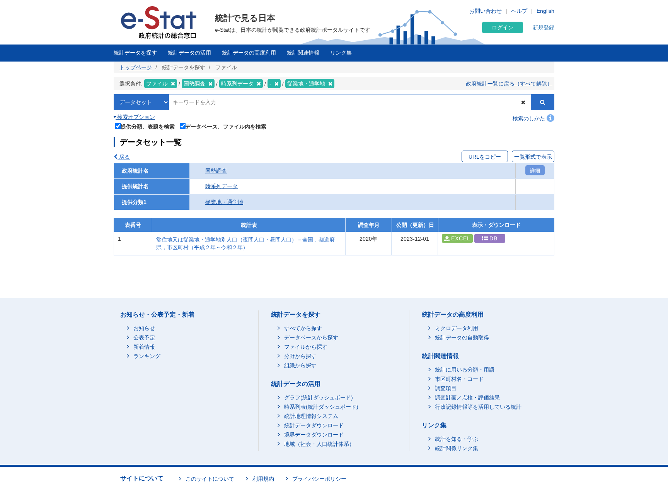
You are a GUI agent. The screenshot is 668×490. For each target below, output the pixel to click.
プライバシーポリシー (319, 478)
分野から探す (300, 356)
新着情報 (144, 347)
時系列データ (221, 186)
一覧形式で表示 (533, 157)
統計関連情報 (303, 53)
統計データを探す (135, 53)
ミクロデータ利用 (456, 328)
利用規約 (263, 478)
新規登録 (543, 27)
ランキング (146, 356)
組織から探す (300, 365)
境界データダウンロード (314, 434)
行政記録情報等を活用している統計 (478, 406)
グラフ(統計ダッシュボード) (318, 397)
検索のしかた (530, 118)
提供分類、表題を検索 (148, 126)
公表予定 (144, 337)
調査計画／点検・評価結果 (467, 397)
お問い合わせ (485, 11)
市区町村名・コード (459, 379)
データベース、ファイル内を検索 (225, 126)
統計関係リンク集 (456, 448)
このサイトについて (210, 478)
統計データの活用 (189, 53)
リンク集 (341, 53)
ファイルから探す (305, 347)
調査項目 (446, 388)
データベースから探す (311, 337)
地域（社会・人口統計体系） (319, 444)
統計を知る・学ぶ (456, 439)
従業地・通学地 (224, 202)
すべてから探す (303, 328)
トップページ (135, 67)
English (545, 11)
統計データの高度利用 (249, 53)
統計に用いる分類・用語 (464, 369)
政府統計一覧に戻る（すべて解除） (509, 84)
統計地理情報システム (311, 416)
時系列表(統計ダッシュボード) (321, 406)
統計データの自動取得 (462, 337)
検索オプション (135, 117)
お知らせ (144, 328)
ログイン (502, 27)
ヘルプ (519, 11)
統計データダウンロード (314, 425)
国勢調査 (216, 171)
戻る (124, 156)
